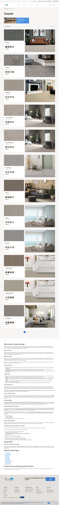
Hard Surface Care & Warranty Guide (29, 490)
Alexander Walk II (9, 142)
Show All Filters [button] (7, 26)
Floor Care (5, 494)
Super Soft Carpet (8, 463)
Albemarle (7, 92)
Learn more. (26, 503)
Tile (4, 493)
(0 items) (54, 4)
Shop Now (7, 48)
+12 (15, 322)
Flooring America (6, 8)
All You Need (8, 167)
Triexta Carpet (7, 464)
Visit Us (34, 1)
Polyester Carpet (8, 462)
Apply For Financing (49, 492)
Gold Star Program (38, 493)
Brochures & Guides (17, 492)
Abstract (7, 42)
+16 (15, 272)
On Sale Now (5, 495)
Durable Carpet (7, 452)
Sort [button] (52, 26)
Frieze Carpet (7, 455)
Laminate (5, 492)
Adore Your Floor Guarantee (39, 492)
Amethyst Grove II (9, 293)
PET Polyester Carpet (8, 461)
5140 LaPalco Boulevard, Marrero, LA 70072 (14, 497)
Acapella (7, 67)
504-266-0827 (55, 1)
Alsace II (7, 243)
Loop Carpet (7, 456)
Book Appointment (51, 479)
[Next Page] (37, 332)
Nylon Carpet (7, 457)
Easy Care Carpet (8, 453)
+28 (15, 222)
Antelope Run (8, 318)
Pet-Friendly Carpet (8, 460)
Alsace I (7, 218)
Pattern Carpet (7, 459)
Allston (7, 192)
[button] (50, 5)
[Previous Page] (22, 332)
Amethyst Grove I (9, 268)
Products (11, 8)
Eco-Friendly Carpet (8, 454)
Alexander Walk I (9, 117)
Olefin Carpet (7, 458)
